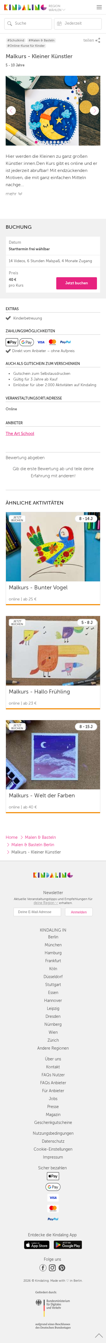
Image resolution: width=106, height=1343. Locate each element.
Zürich (53, 1040)
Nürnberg (53, 1024)
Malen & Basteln (40, 837)
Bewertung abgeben (25, 457)
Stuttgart (53, 985)
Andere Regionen (53, 1048)
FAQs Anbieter (53, 1083)
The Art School (20, 433)
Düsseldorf (53, 977)
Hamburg (53, 953)
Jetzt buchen (76, 283)
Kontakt (53, 1067)
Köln (53, 969)
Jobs (53, 1099)
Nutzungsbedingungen (53, 1133)
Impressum (53, 1157)
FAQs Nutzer (53, 1075)
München (53, 945)
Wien (53, 1032)
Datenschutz (53, 1141)
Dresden (53, 1016)
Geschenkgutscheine (53, 1123)
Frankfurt (53, 961)
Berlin (53, 937)
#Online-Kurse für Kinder (26, 46)
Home (12, 837)
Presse (53, 1107)
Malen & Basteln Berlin (32, 844)
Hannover (53, 1001)
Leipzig (53, 1008)
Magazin (53, 1115)
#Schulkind (15, 40)
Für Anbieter (53, 1091)
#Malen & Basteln (42, 40)
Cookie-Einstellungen (53, 1149)
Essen (53, 993)
